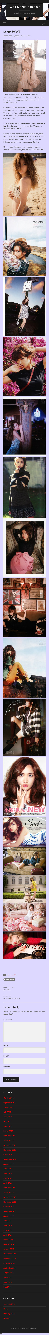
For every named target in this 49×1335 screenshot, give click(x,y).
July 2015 (7, 1221)
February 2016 (9, 1187)
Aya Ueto (9, 988)
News (5, 1309)
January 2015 (8, 1249)
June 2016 (7, 1173)
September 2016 (9, 1159)
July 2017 (7, 1112)
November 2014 (9, 1258)
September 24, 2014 (11, 36)
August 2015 (8, 1216)
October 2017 (8, 1098)
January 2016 (8, 1192)
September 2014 (9, 1268)
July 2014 (7, 1277)
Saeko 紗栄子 (9, 979)
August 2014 (8, 1272)
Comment (7, 1020)
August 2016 (8, 1164)
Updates (6, 1318)
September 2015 (9, 1211)
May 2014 (7, 1287)
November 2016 (9, 1150)
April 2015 (7, 1235)
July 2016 (7, 1169)
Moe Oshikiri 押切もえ (11, 997)
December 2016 (9, 1145)
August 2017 (8, 1107)
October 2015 (8, 1206)
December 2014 (9, 1254)
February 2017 (9, 1135)
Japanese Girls (12, 975)
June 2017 (7, 1117)
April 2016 (7, 1183)
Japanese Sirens (24, 7)
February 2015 (9, 1244)
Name (6, 1045)
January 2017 (8, 1140)
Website (6, 1067)
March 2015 (8, 1239)
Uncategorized (9, 1313)
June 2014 (7, 1282)
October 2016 (8, 1154)
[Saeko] (24, 92)
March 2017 (8, 1131)
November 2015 (9, 1202)
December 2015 (9, 1197)
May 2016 (7, 1178)
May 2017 (7, 1121)
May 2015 (7, 1230)
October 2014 (8, 1263)
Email (6, 1056)
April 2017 (7, 1126)
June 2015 (7, 1225)
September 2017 (9, 1102)
